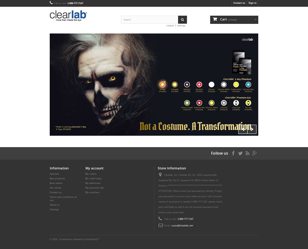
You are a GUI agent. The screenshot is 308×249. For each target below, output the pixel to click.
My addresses (93, 183)
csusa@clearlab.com (182, 225)
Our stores (55, 187)
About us (55, 205)
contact (170, 25)
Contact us (239, 3)
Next (251, 129)
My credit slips (93, 178)
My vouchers (92, 192)
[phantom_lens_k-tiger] (154, 84)
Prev (243, 129)
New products (57, 178)
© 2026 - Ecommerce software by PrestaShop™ (75, 239)
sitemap (181, 25)
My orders (90, 174)
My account (94, 168)
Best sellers (56, 183)
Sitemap (54, 209)
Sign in (252, 3)
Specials (54, 174)
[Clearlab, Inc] (83, 15)
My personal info (94, 187)
